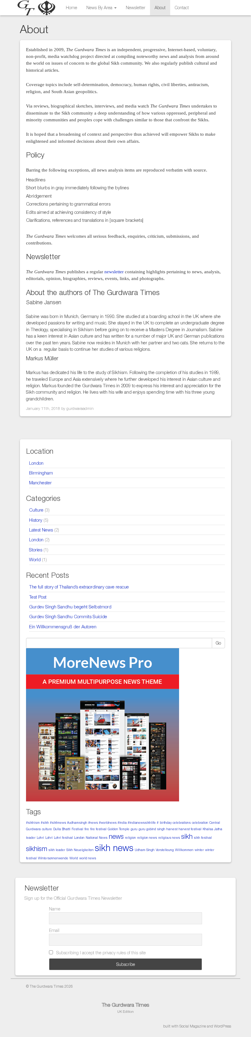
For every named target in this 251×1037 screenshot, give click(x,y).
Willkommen (184, 850)
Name (54, 908)
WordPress (222, 1026)
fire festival (98, 829)
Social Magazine (192, 1026)
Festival (77, 829)
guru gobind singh (152, 829)
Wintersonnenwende (53, 858)
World (35, 559)
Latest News (41, 529)
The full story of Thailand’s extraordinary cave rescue (79, 586)
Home (71, 7)
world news (87, 858)
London (36, 463)
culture (47, 829)
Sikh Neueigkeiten (80, 850)
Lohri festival (63, 837)
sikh (187, 836)
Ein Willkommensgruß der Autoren (62, 626)
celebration (200, 822)
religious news (169, 837)
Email (54, 930)
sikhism (36, 849)
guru (134, 829)
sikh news (114, 847)
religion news (147, 837)
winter (199, 850)
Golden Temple (118, 829)
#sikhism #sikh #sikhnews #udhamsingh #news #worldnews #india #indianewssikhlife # (92, 822)
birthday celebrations (175, 822)
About (160, 7)
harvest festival (190, 829)
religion (130, 837)
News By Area (100, 7)
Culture (36, 510)
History (35, 520)
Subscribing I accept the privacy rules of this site (100, 952)
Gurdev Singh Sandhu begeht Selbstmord (70, 606)
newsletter (114, 271)
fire (86, 829)
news (116, 836)
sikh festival (203, 837)
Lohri (40, 837)
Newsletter (135, 7)
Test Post (38, 597)
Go (218, 642)
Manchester (40, 482)
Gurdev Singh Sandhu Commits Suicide (68, 616)
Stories (35, 549)
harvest (172, 829)
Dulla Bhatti (61, 829)
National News (96, 837)
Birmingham (41, 472)
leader (31, 837)
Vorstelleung (165, 850)
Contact (182, 7)
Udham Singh (145, 850)
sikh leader (56, 850)
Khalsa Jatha (212, 829)
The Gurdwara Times (125, 1005)
